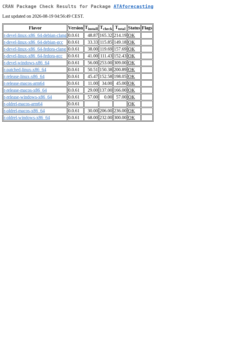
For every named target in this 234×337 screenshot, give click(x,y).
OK (131, 35)
